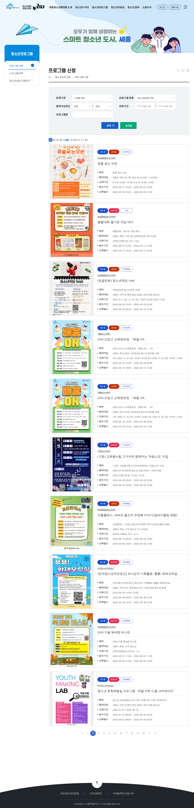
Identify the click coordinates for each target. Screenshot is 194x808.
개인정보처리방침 (69, 793)
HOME (49, 77)
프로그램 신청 (81, 77)
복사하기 (183, 70)
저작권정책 (96, 793)
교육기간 (123, 106)
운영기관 (60, 98)
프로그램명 (62, 114)
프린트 (187, 70)
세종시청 (175, 7)
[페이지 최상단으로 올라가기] (97, 783)
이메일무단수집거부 (123, 793)
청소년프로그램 (62, 77)
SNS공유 (178, 70)
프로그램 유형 (126, 98)
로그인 (162, 7)
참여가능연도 (63, 106)
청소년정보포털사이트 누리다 (25, 6)
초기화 (128, 125)
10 (143, 733)
